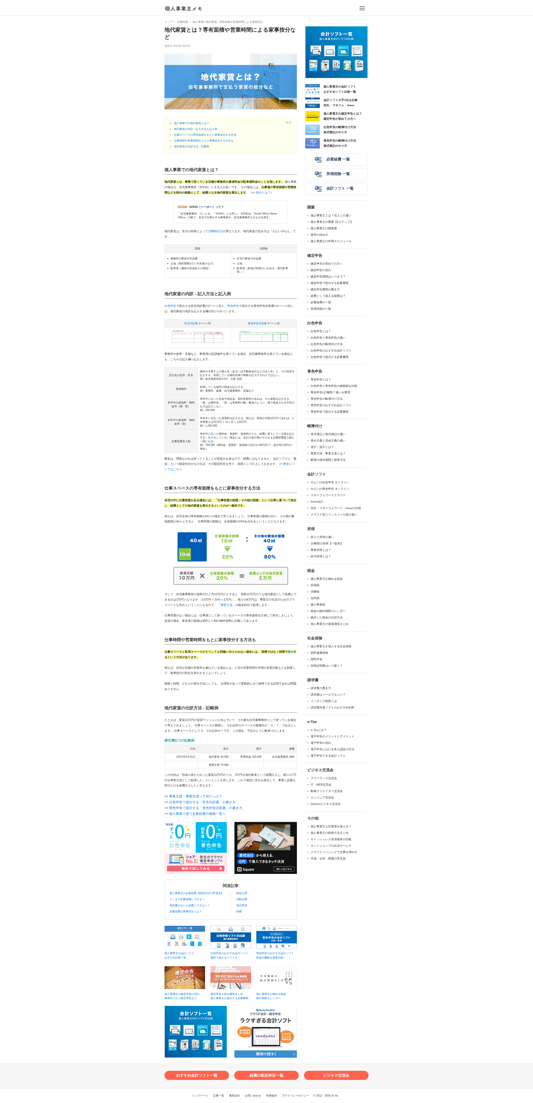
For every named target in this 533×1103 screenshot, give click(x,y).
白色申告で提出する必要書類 (330, 357)
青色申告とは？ (321, 379)
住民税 (315, 598)
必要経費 (182, 21)
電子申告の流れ (321, 742)
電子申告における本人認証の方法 (332, 749)
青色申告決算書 (257, 323)
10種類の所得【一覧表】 (327, 543)
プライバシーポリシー (295, 1095)
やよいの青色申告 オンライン (330, 488)
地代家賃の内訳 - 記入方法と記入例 (195, 129)
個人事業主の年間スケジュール (331, 241)
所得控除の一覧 (321, 308)
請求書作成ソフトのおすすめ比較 (332, 707)
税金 (311, 571)
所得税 (315, 585)
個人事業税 (318, 604)
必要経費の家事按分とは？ (185, 911)
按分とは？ (263, 192)
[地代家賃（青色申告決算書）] (264, 344)
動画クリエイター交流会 (327, 791)
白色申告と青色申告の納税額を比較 (334, 385)
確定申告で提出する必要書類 (330, 283)
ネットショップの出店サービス (331, 845)
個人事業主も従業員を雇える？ (331, 826)
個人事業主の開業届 (324, 228)
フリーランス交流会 (324, 778)
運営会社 (234, 1095)
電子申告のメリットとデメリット (332, 736)
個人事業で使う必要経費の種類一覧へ (197, 814)
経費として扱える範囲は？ (328, 295)
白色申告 (170, 305)
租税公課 (241, 893)
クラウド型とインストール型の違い (334, 514)
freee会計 (317, 501)
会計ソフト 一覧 (340, 188)
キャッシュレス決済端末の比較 (331, 839)
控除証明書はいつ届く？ (327, 665)
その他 (313, 818)
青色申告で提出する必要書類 (330, 411)
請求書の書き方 (321, 688)
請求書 (313, 680)
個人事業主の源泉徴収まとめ (330, 624)
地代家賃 (241, 905)
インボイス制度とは (324, 701)
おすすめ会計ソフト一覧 (196, 1075)
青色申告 (233, 305)
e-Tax (312, 722)
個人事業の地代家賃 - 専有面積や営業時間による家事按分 (228, 21)
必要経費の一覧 (321, 302)
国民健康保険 (319, 652)
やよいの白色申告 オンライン (330, 482)
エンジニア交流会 (322, 797)
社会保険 (314, 638)
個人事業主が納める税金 (327, 578)
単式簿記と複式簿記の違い (328, 434)
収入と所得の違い (322, 537)
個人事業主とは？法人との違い (331, 215)
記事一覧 (218, 1095)
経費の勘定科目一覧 (266, 1075)
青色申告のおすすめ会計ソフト (331, 405)
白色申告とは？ (321, 331)
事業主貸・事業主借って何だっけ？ (195, 796)
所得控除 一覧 (338, 174)
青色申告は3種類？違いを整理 (330, 392)
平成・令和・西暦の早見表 (328, 858)
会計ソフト (316, 474)
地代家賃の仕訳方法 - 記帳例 (191, 146)
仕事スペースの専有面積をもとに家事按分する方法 (205, 134)
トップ (168, 21)
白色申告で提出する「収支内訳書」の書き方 (202, 802)
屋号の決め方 (319, 234)
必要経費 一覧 (338, 159)
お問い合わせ (253, 1095)
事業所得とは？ (321, 550)
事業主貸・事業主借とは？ (328, 453)
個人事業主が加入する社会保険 (331, 646)
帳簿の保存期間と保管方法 (328, 459)
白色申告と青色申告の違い (328, 337)
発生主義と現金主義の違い (328, 440)
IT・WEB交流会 (321, 784)
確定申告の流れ (321, 270)
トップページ (200, 1095)
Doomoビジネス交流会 (326, 804)
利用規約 (271, 1095)
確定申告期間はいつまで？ (328, 276)
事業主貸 (226, 605)
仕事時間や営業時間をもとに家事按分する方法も (204, 140)
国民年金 (316, 659)
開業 (311, 207)
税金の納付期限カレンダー (328, 611)
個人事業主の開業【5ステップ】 (332, 221)
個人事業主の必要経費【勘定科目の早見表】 (196, 893)
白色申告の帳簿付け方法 (327, 344)
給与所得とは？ (321, 556)
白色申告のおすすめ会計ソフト (331, 350)
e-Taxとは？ (319, 730)
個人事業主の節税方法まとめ (330, 832)
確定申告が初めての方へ (327, 263)
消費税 (315, 591)
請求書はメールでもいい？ (328, 694)
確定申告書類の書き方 (325, 289)
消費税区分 (215, 231)
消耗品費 (241, 899)
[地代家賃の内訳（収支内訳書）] (198, 344)
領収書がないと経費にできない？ (189, 905)
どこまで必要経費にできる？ (187, 899)
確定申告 (314, 255)
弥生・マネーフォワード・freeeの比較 (336, 508)
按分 (210, 437)
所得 (311, 529)
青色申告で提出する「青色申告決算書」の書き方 (205, 808)
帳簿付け (314, 426)
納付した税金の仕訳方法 (327, 617)
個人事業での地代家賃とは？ (191, 123)
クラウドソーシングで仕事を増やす (334, 852)
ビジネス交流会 (320, 770)
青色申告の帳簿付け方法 (327, 398)
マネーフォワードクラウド (328, 495)
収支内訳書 (191, 323)
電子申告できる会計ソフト (328, 755)
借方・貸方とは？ (322, 447)
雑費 (239, 911)
